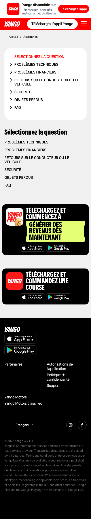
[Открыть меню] (83, 24)
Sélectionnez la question (39, 57)
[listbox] (23, 425)
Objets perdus (28, 100)
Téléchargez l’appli (74, 9)
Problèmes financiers (35, 72)
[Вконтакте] (82, 424)
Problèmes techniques (36, 64)
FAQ (17, 107)
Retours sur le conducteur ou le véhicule (46, 82)
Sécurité (22, 92)
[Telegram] (70, 424)
